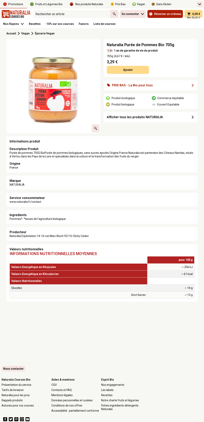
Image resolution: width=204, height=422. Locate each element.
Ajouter (128, 69)
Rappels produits (12, 400)
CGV (54, 384)
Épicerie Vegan (45, 33)
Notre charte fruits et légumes (120, 400)
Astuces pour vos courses (18, 405)
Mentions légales (62, 395)
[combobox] (72, 14)
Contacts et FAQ (61, 390)
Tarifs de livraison (13, 390)
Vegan (25, 33)
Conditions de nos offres (66, 405)
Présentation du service (16, 384)
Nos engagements (112, 384)
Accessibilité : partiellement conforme (75, 410)
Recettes (107, 395)
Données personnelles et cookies (72, 400)
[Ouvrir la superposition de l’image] (96, 128)
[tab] (53, 86)
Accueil (11, 33)
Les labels (107, 390)
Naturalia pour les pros (16, 395)
